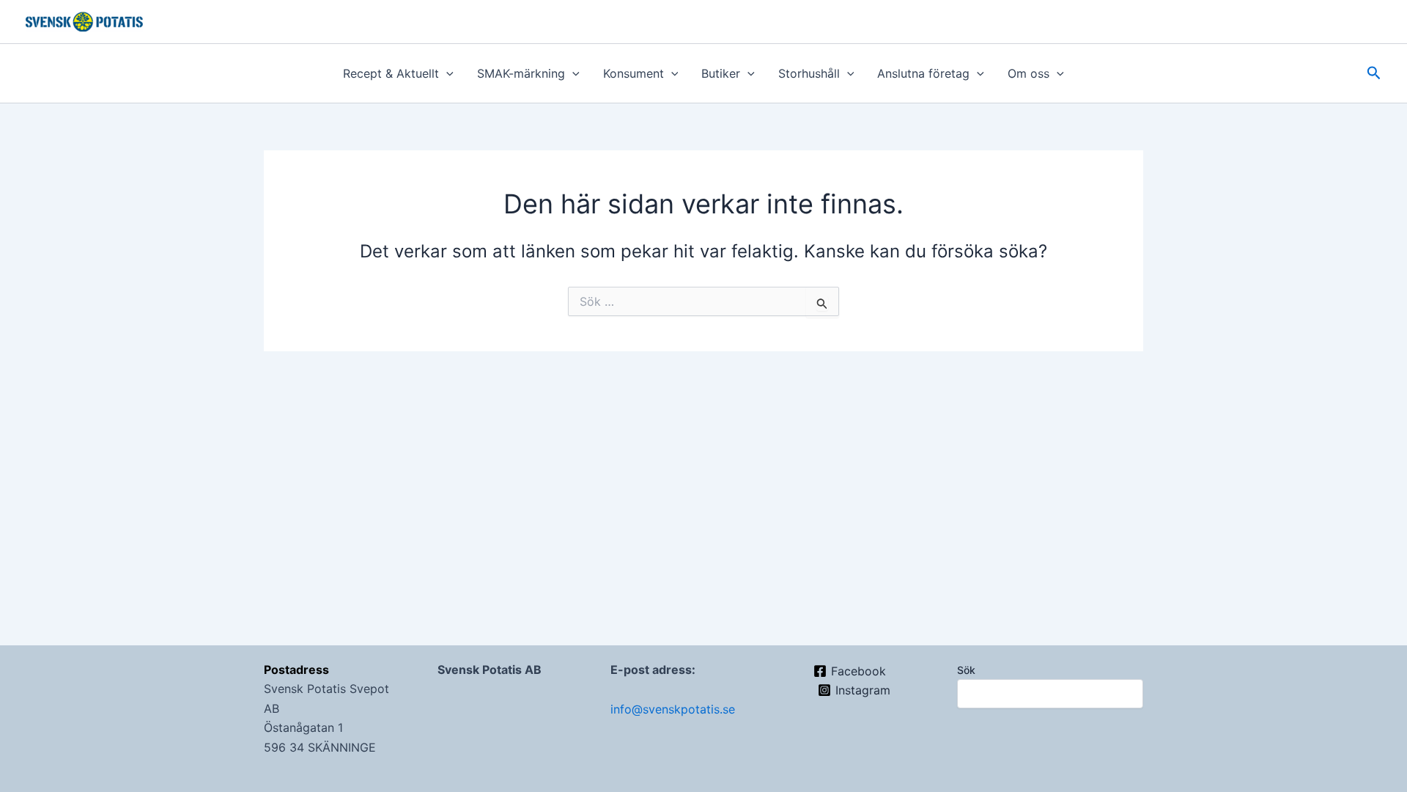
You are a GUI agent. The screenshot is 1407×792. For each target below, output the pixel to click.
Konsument (633, 73)
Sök (966, 670)
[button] (446, 73)
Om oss (1028, 73)
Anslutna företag (923, 73)
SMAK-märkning (521, 73)
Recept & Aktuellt (391, 73)
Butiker (720, 73)
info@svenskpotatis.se (672, 709)
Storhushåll (809, 73)
